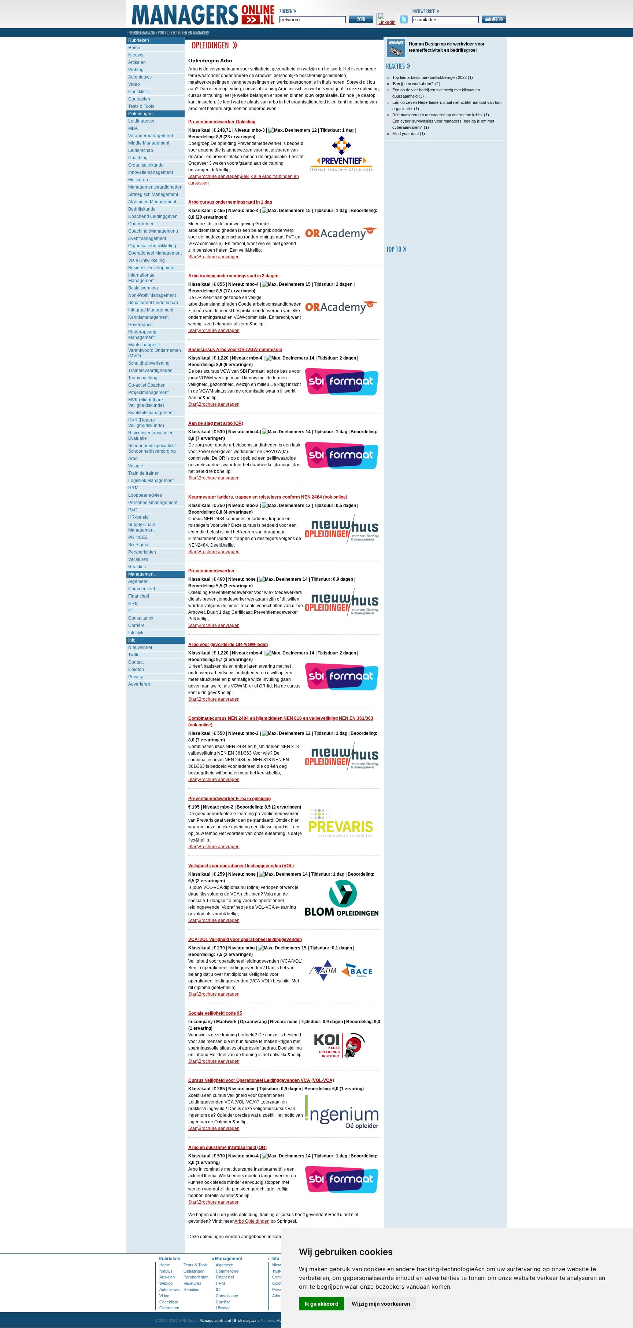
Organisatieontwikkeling (152, 245)
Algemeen (138, 581)
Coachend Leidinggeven (153, 216)
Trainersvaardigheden (150, 370)
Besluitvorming (143, 288)
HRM (133, 487)
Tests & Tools (141, 106)
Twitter (134, 654)
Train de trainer (143, 473)
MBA (133, 128)
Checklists (138, 91)
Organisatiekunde (146, 165)
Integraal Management (150, 310)
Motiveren (138, 179)
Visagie (135, 465)
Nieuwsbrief (140, 647)
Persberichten (142, 552)
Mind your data (405, 133)
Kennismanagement (148, 317)
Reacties (137, 566)
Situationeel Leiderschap (153, 302)
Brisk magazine (247, 1320)
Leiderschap (140, 150)
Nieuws (135, 55)
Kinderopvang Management (142, 334)
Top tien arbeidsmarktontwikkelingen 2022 (429, 77)
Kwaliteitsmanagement (151, 412)
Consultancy (140, 618)
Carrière (136, 625)
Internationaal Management (142, 278)
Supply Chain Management (141, 527)
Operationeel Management (155, 253)
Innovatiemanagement (150, 172)
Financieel (138, 596)
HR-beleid (138, 517)
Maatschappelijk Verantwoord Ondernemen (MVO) (154, 350)
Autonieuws (140, 77)
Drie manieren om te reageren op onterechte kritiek (437, 115)
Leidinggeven (142, 121)
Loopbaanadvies (145, 495)
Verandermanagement (150, 135)
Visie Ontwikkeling (146, 260)
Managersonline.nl (215, 1320)
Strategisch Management (153, 194)
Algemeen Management (152, 201)
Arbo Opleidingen (252, 1221)
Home (134, 47)
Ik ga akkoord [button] (321, 1303)
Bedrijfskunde (142, 209)
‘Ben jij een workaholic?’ (413, 83)
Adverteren (139, 684)
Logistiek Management (151, 480)
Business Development (151, 267)
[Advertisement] (445, 192)
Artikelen (137, 62)
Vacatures (138, 559)
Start (192, 176)
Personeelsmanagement (152, 502)
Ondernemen (141, 223)
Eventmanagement (147, 238)
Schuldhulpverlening (149, 363)
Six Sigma (138, 544)
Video (134, 84)
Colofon (136, 669)
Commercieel (141, 588)
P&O (132, 509)
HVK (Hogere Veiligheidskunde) (146, 422)
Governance (140, 324)
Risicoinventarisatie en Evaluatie (151, 435)
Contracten (139, 99)
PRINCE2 (138, 537)
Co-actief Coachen (147, 385)
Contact (136, 662)
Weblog (136, 69)
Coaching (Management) (153, 231)
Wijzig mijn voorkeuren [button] (381, 1303)
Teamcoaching (143, 377)
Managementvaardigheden (155, 187)
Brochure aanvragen (219, 176)
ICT (131, 610)
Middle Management (148, 143)
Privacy (135, 676)
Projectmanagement (148, 392)
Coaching (138, 157)
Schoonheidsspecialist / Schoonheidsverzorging (152, 448)
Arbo (133, 458)
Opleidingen (140, 113)
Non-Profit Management (152, 295)
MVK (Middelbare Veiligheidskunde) (146, 402)
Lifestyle (136, 632)
